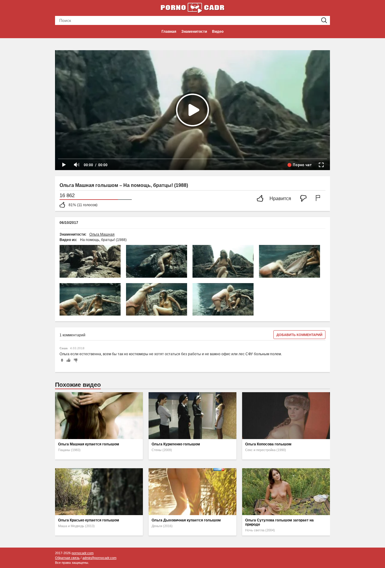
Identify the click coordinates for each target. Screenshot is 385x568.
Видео (217, 31)
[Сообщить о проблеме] (319, 199)
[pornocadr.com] (192, 8)
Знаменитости (194, 31)
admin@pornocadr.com (99, 558)
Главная (169, 31)
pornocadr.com (83, 553)
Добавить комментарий (299, 335)
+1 (68, 360)
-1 (74, 360)
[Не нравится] (305, 199)
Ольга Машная (102, 234)
